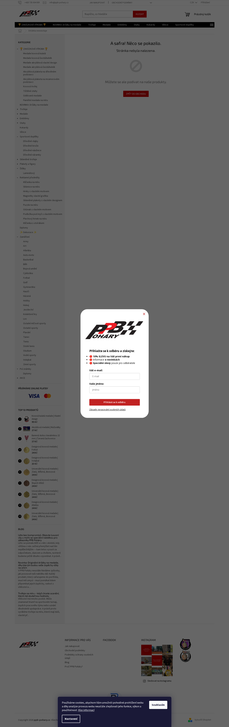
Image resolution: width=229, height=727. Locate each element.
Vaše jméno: (96, 383)
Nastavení (71, 719)
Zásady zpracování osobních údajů (107, 409)
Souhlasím (158, 705)
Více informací (86, 710)
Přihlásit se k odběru (114, 402)
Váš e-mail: (96, 370)
